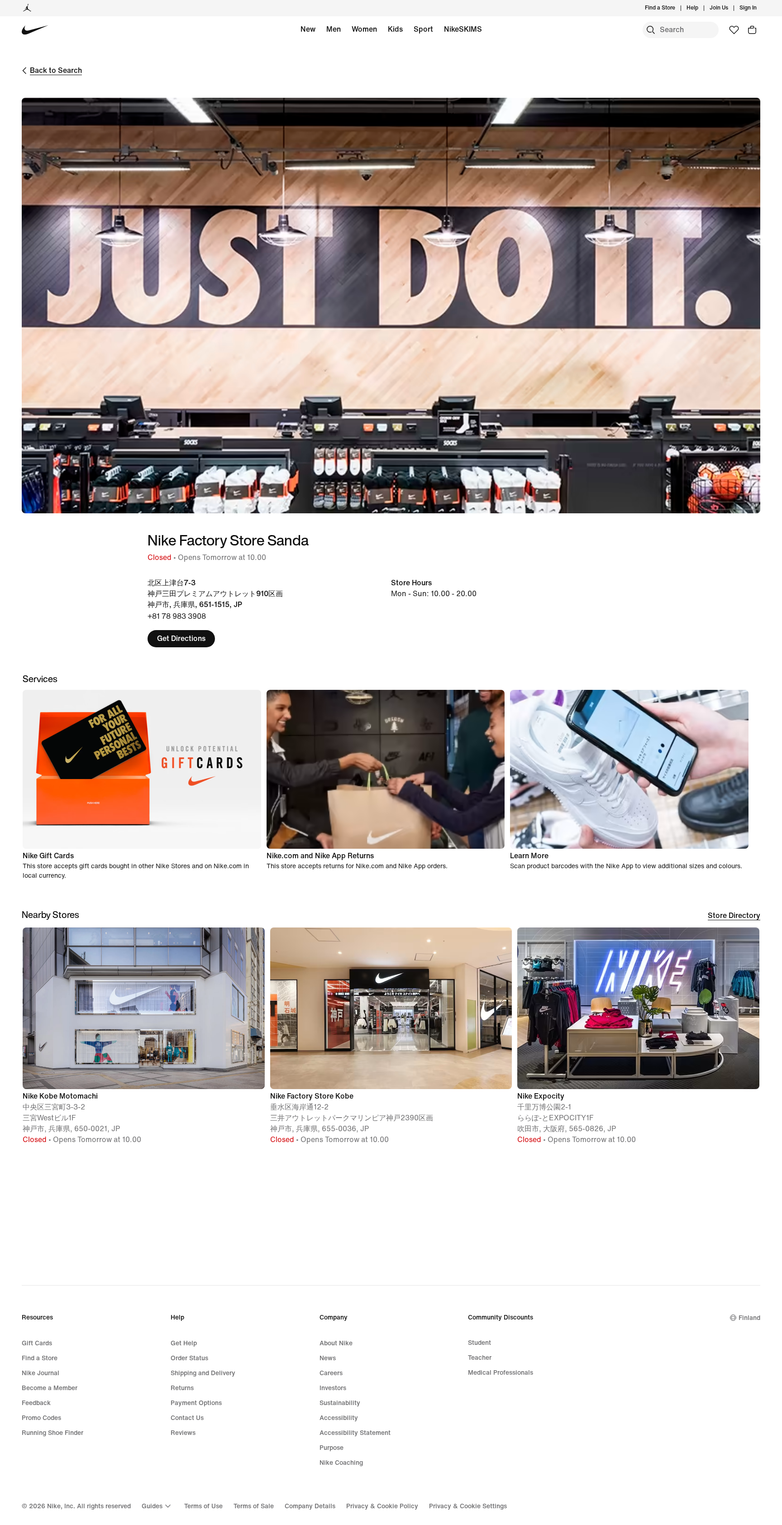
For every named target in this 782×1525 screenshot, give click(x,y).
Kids (395, 29)
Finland (749, 1318)
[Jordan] (27, 8)
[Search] (651, 30)
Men (333, 29)
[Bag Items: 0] (752, 30)
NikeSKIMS (463, 29)
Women (364, 29)
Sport (423, 29)
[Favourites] (734, 30)
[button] (144, 1039)
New (307, 29)
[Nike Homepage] (35, 30)
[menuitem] (701, 8)
